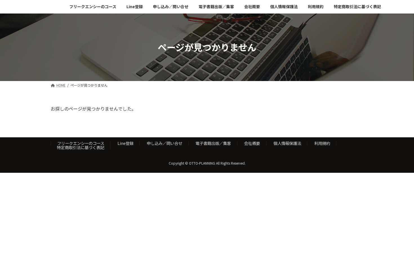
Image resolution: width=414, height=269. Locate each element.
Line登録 (125, 143)
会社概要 (252, 143)
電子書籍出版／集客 (213, 143)
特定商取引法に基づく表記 (80, 147)
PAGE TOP (400, 255)
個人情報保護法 (287, 143)
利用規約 (322, 143)
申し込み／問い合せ (164, 143)
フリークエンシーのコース (80, 143)
